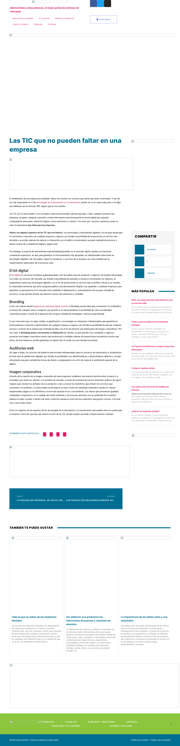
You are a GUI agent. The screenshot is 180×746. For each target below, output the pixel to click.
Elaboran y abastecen (64, 18)
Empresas (38, 24)
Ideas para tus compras (23, 18)
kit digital (16, 275)
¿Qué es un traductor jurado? (145, 411)
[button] (44, 434)
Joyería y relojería (20, 24)
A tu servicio (44, 18)
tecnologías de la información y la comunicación (58, 202)
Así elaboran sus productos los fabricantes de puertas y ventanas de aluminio (88, 621)
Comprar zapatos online (143, 368)
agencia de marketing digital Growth (51, 306)
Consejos (52, 24)
